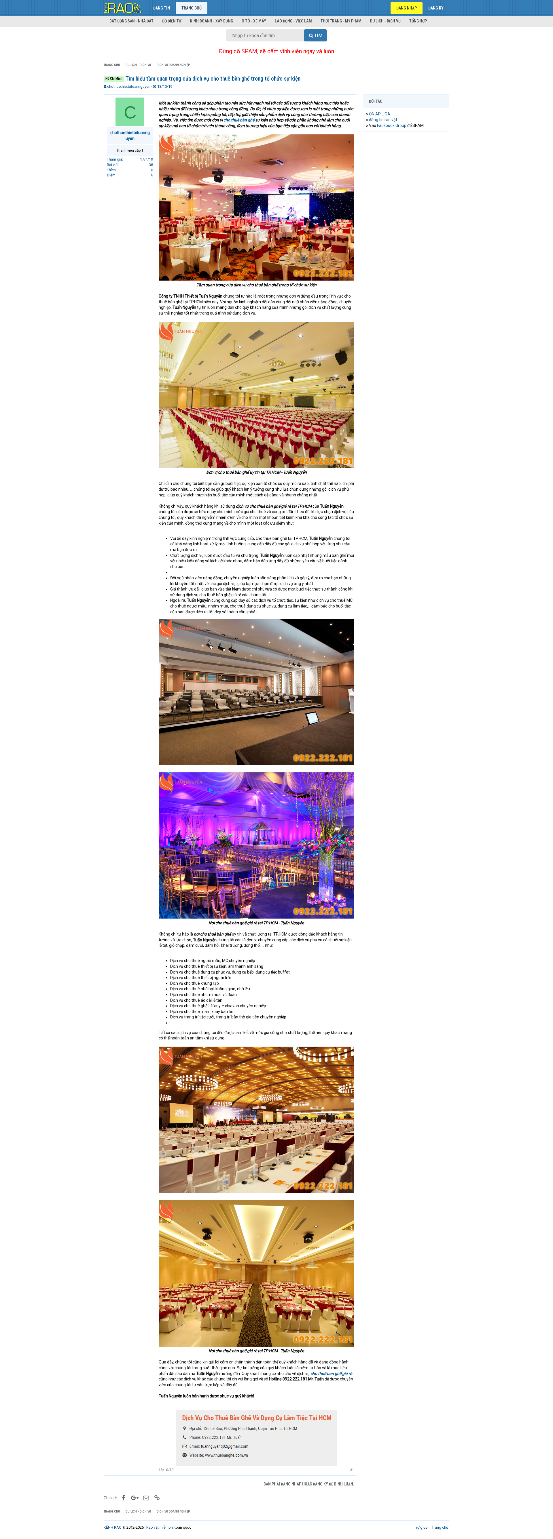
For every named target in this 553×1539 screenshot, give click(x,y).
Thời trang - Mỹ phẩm (341, 21)
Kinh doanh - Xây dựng (211, 21)
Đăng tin (161, 8)
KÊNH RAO (113, 1527)
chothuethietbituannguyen (128, 86)
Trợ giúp (421, 1527)
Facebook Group (391, 125)
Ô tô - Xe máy (254, 21)
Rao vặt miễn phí (160, 1527)
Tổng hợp (418, 21)
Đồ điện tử (171, 21)
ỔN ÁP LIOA (379, 114)
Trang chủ (191, 8)
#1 (352, 1470)
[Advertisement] (406, 223)
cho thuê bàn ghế (239, 120)
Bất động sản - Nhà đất (131, 21)
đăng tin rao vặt (383, 119)
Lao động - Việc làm (293, 21)
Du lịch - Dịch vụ (385, 21)
